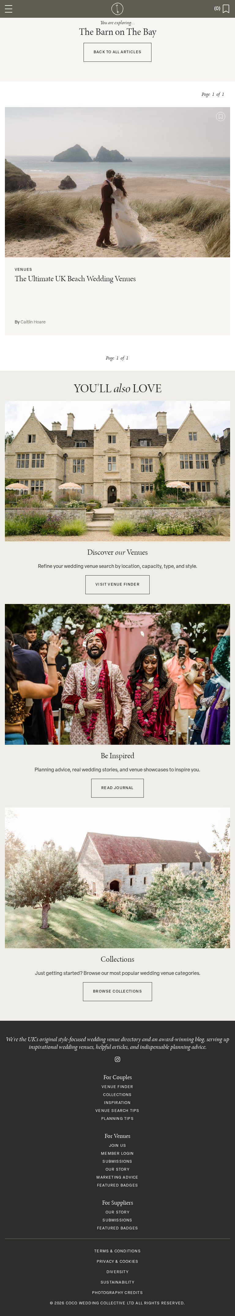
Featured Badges (117, 1185)
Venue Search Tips (117, 1111)
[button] (8, 9)
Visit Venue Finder (117, 585)
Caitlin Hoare (33, 322)
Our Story (117, 1170)
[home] (117, 9)
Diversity (117, 1272)
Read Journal (117, 788)
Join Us (117, 1146)
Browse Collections (117, 992)
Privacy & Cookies (117, 1262)
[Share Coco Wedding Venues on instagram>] (117, 1059)
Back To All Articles (117, 52)
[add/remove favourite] (220, 116)
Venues (23, 270)
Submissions (117, 1162)
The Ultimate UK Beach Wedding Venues (75, 278)
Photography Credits (117, 1293)
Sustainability (117, 1282)
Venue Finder (117, 1087)
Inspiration (117, 1103)
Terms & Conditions (117, 1251)
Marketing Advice (117, 1178)
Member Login (117, 1154)
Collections (117, 1095)
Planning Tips (117, 1119)
